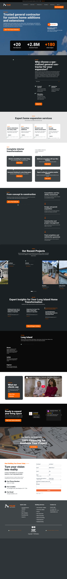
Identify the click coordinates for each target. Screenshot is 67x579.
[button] (32, 291)
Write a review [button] (36, 417)
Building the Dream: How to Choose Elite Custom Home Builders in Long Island (14, 310)
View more (19, 162)
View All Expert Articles (33, 326)
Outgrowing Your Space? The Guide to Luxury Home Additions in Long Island (32, 310)
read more (9, 316)
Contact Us (23, 517)
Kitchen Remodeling (40, 515)
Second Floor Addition (40, 509)
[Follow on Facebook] (32, 527)
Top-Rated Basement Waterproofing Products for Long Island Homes (51, 313)
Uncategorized (10, 313)
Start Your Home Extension (12, 29)
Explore (9, 135)
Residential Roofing (40, 521)
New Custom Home (40, 513)
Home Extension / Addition (41, 507)
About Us (38, 104)
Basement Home (47, 315)
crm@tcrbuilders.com (54, 511)
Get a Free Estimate (13, 201)
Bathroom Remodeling (41, 517)
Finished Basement (40, 519)
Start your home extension (13, 420)
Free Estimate (33, 446)
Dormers (38, 511)
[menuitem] (26, 5)
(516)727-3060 (52, 507)
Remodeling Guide (25, 515)
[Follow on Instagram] (34, 527)
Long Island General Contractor (25, 508)
